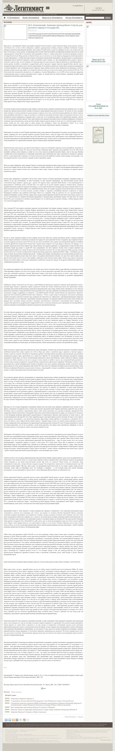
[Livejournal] (20, 720)
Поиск (88, 14)
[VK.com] (6, 720)
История (80, 716)
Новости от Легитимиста (52, 18)
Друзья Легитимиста (73, 18)
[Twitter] (9, 720)
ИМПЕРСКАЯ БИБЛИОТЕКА (98, 115)
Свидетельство (98, 135)
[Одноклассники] (13, 720)
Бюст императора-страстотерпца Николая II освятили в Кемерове (33, 707)
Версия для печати (16, 692)
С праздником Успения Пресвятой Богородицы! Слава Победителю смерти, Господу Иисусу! (42, 701)
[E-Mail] (27, 720)
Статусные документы (106, 739)
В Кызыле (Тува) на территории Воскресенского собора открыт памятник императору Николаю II (44, 710)
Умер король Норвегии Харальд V (22, 698)
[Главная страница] (5, 18)
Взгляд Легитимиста (31, 18)
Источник (7, 692)
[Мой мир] (17, 720)
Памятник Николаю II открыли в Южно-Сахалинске (28, 712)
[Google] (24, 720)
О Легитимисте (13, 18)
